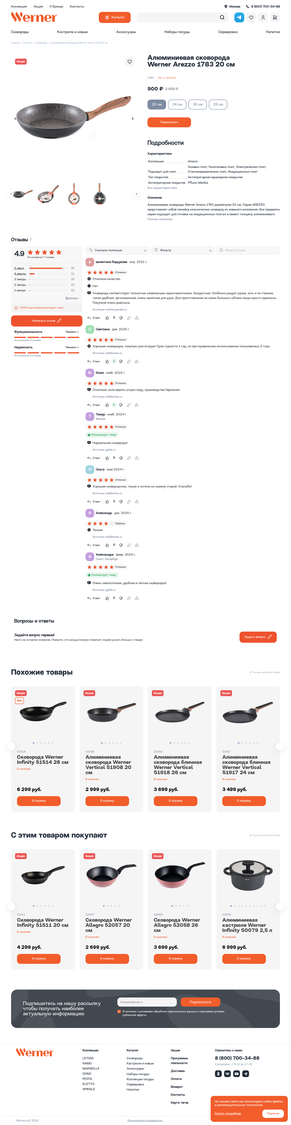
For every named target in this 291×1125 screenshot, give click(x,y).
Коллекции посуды (140, 1079)
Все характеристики (162, 188)
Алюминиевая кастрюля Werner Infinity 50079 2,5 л (247, 925)
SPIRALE (89, 1089)
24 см (177, 104)
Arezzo (193, 161)
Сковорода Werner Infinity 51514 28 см (42, 760)
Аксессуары (126, 32)
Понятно (273, 1113)
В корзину (39, 800)
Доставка (178, 1071)
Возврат (177, 1087)
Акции (38, 6)
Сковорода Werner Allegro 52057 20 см (109, 925)
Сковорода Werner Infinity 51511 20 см (42, 923)
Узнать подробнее (228, 1113)
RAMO (87, 1063)
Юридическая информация (144, 1120)
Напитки (273, 32)
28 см (218, 104)
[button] (133, 119)
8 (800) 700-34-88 (237, 1058)
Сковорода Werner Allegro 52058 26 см (177, 925)
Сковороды (20, 32)
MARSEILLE (91, 1068)
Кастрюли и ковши (72, 32)
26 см (198, 104)
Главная (15, 43)
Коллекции (19, 6)
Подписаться (200, 1002)
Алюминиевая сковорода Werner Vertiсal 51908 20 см (108, 765)
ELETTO (88, 1084)
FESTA (87, 1079)
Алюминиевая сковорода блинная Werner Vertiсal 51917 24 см (246, 765)
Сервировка (228, 32)
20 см (157, 104)
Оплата (176, 1079)
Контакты (77, 6)
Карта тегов (179, 1102)
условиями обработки (153, 1011)
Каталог (118, 17)
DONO (87, 1074)
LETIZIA (88, 1058)
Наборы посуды (177, 32)
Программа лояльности (179, 1061)
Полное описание (159, 219)
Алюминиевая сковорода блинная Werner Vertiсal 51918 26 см (178, 765)
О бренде (56, 6)
